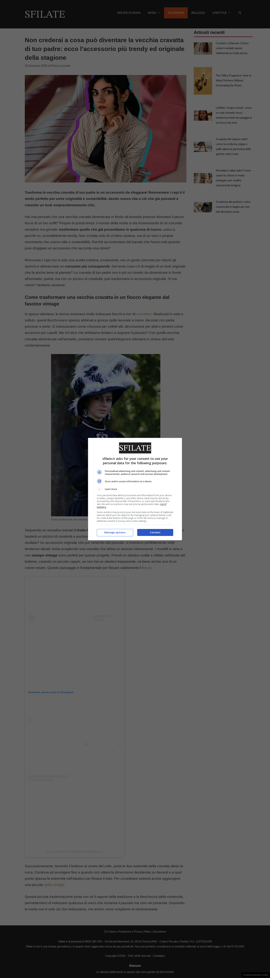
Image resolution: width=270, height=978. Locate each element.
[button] (135, 489)
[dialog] (135, 489)
